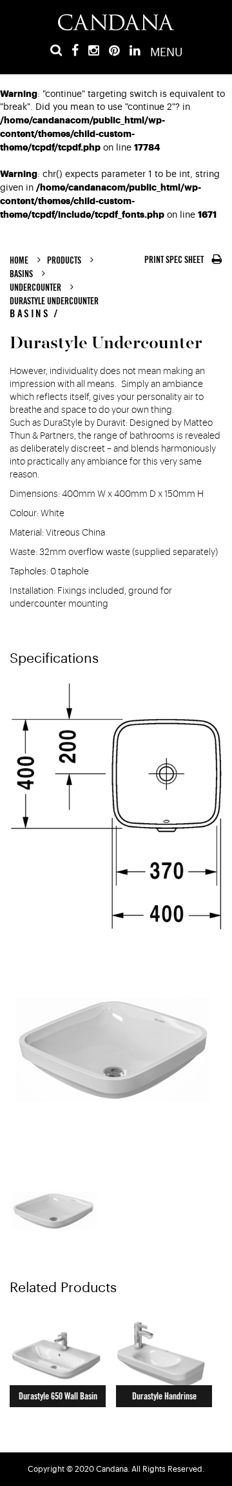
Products (64, 260)
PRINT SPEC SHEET (175, 260)
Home (19, 260)
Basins (21, 274)
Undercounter (35, 287)
